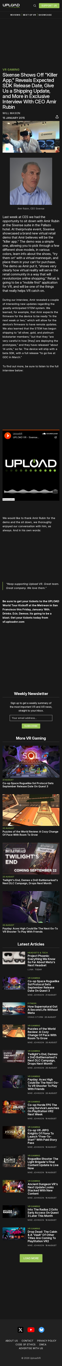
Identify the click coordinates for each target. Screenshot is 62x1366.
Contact (27, 1340)
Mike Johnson (36, 995)
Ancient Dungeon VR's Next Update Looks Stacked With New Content (43, 1188)
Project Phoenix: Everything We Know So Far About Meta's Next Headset (41, 960)
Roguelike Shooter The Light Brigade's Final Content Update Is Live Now (43, 1163)
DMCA (42, 1344)
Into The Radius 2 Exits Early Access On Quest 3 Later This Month (43, 1212)
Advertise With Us (31, 1348)
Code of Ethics (26, 1344)
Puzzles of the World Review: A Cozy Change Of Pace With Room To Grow (30, 833)
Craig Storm (35, 1017)
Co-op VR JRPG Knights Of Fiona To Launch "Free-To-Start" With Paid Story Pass (42, 1136)
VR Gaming (11, 69)
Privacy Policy (46, 1340)
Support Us (49, 5)
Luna (31, 969)
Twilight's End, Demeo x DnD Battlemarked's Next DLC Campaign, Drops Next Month (30, 882)
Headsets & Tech (38, 952)
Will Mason (11, 113)
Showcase (45, 15)
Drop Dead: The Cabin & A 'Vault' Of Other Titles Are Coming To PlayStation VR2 (42, 1236)
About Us (12, 1340)
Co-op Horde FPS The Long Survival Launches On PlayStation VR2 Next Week (43, 1109)
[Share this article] (57, 116)
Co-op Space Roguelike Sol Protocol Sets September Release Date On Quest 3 (28, 785)
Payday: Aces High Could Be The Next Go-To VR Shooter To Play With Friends (30, 930)
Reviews (15, 15)
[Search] (34, 5)
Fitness (32, 1003)
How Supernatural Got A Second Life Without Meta (43, 1009)
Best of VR (29, 15)
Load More (31, 1258)
